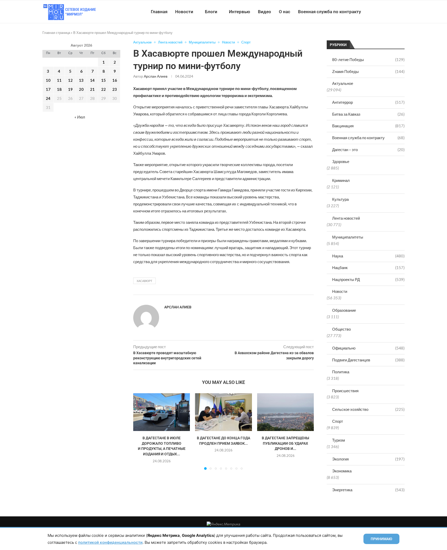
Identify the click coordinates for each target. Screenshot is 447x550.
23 (114, 89)
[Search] (402, 11)
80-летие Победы (368, 59)
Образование (344, 310)
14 (92, 80)
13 (81, 80)
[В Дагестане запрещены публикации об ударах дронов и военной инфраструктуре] (285, 412)
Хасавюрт (144, 281)
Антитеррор (368, 102)
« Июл (79, 117)
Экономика (342, 471)
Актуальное (342, 83)
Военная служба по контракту (329, 11)
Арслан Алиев (155, 76)
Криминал (341, 180)
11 (59, 80)
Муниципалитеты (347, 237)
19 (70, 89)
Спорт (337, 421)
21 (92, 89)
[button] (140, 431)
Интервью (239, 11)
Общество (341, 329)
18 (59, 89)
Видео (264, 11)
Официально (368, 348)
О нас (284, 11)
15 (103, 80)
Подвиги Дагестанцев (368, 360)
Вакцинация (368, 125)
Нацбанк (368, 267)
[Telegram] (388, 11)
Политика (340, 371)
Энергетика (368, 489)
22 (103, 89)
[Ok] (394, 11)
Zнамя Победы (368, 71)
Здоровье (340, 161)
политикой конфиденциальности (110, 542)
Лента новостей (346, 218)
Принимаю (381, 539)
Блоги (211, 11)
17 (48, 89)
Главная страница (56, 33)
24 (48, 98)
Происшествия (345, 390)
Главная (159, 11)
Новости (184, 11)
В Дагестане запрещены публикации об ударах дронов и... (285, 443)
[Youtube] (377, 11)
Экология (368, 459)
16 (114, 80)
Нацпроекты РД (368, 279)
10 (48, 80)
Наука (368, 256)
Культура (340, 199)
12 (70, 80)
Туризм (338, 440)
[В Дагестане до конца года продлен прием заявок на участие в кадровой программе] (223, 412)
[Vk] (383, 11)
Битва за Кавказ (368, 114)
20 (81, 89)
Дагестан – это (368, 149)
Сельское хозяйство (368, 409)
